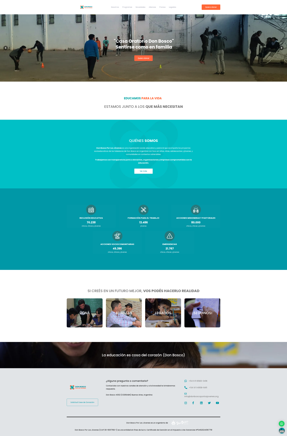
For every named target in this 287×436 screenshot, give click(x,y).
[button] (282, 424)
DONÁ (85, 312)
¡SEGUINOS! (202, 312)
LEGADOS (163, 312)
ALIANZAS (124, 312)
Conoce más (144, 45)
